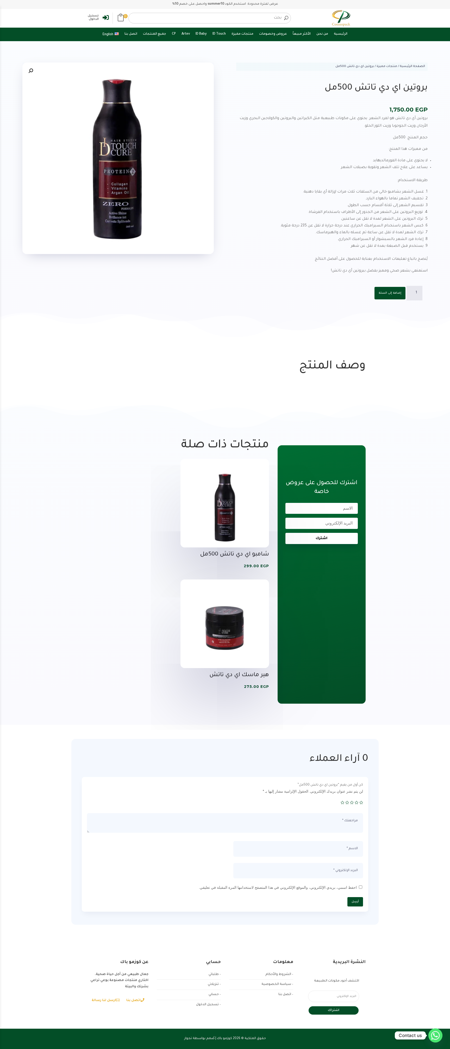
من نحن (322, 34)
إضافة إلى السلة (390, 293)
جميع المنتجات (154, 34)
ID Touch (219, 34)
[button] (120, 18)
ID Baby (201, 34)
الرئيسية (340, 34)
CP (174, 34)
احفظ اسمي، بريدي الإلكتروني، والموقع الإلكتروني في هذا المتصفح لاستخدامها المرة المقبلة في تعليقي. (278, 887)
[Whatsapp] (435, 1035)
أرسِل (355, 901)
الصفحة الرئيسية (412, 66)
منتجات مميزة (242, 34)
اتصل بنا (130, 34)
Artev (186, 34)
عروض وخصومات (273, 34)
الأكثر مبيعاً (302, 34)
